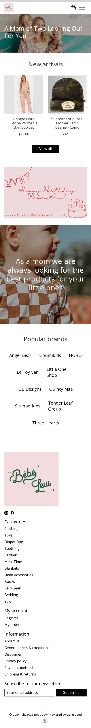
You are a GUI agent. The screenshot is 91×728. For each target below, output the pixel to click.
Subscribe (71, 692)
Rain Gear (12, 588)
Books (9, 581)
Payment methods (19, 667)
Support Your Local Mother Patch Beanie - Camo (67, 123)
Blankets (11, 568)
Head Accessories (18, 574)
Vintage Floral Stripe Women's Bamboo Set (24, 123)
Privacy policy (15, 661)
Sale (7, 601)
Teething (12, 548)
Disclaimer (13, 654)
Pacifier (10, 555)
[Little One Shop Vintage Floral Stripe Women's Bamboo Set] (23, 94)
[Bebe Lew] (8, 7)
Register (11, 617)
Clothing (11, 528)
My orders (12, 624)
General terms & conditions (26, 647)
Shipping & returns (20, 674)
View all (45, 148)
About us (11, 641)
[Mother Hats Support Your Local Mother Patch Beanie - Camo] (67, 94)
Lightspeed (74, 715)
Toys (8, 535)
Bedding (11, 594)
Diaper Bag (13, 541)
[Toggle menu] (82, 7)
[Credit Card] (44, 721)
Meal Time (13, 561)
